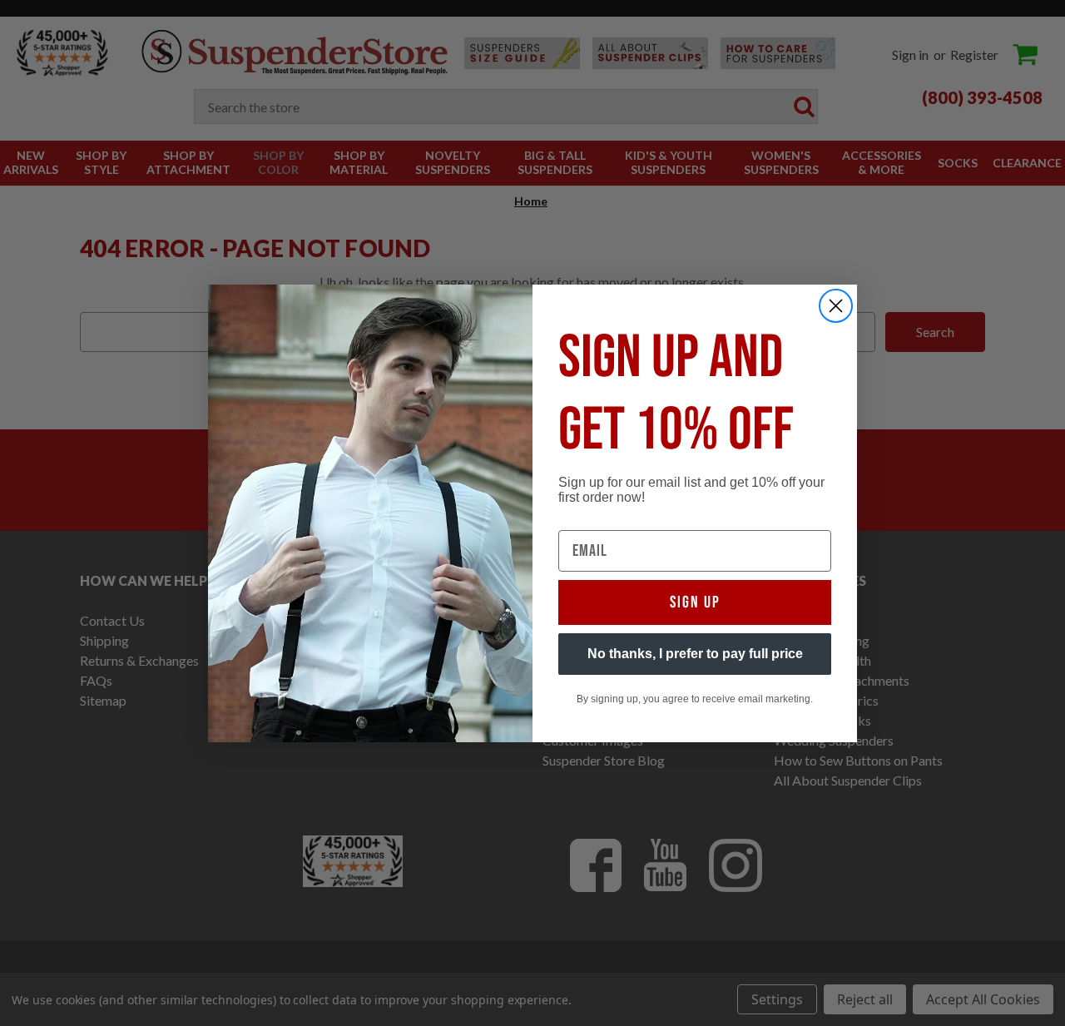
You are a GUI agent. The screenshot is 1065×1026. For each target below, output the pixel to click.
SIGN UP (695, 602)
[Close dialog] (835, 305)
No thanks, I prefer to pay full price (695, 654)
